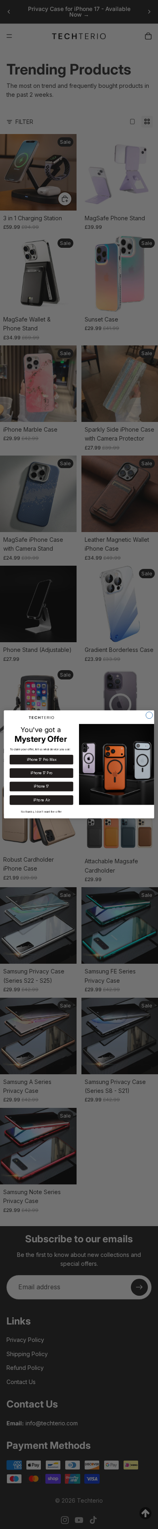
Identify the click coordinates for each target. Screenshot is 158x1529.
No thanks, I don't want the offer (41, 811)
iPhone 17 (41, 787)
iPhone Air (41, 800)
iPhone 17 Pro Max (41, 760)
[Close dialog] (149, 715)
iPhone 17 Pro (41, 773)
